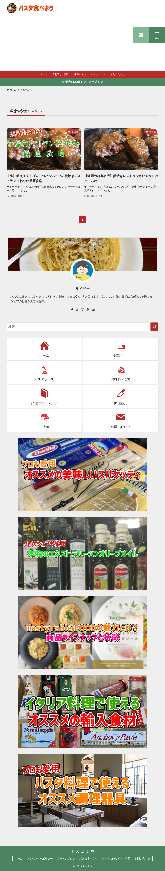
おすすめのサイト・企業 (116, 858)
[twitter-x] (77, 310)
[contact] (93, 310)
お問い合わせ (142, 858)
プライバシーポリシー (40, 858)
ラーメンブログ (66, 858)
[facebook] (72, 310)
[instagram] (82, 310)
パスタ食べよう (88, 858)
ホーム (19, 858)
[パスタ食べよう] (29, 8)
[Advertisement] (29, 43)
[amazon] (88, 310)
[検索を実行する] (154, 326)
